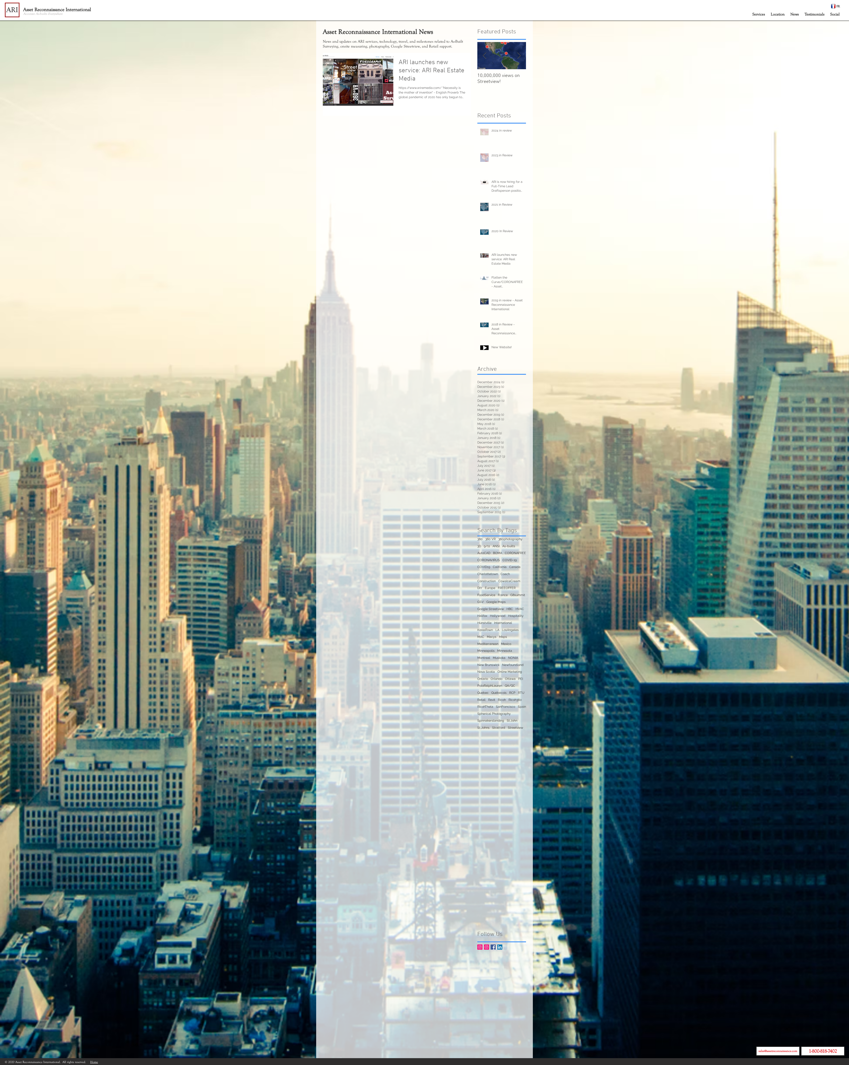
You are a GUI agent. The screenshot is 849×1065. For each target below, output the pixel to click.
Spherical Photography (494, 713)
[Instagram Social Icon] (479, 947)
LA (497, 630)
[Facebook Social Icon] (493, 947)
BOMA (497, 553)
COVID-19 (510, 560)
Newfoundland (513, 665)
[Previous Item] (484, 55)
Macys (491, 637)
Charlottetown (487, 574)
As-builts (508, 546)
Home (94, 1062)
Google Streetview (490, 609)
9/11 (487, 546)
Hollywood (497, 616)
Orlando (496, 679)
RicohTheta (485, 706)
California (500, 567)
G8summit (517, 595)
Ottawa (510, 679)
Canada (514, 567)
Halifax (482, 616)
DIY (479, 588)
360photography (510, 539)
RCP (512, 692)
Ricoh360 (515, 700)
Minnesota (504, 650)
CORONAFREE (515, 553)
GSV (480, 602)
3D (479, 546)
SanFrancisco (505, 706)
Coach (505, 574)
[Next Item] (519, 55)
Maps (503, 637)
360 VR (490, 539)
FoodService (486, 595)
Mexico (506, 644)
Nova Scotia (486, 671)
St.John (512, 720)
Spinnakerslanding (490, 720)
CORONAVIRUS (488, 560)
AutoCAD (483, 553)
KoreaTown (485, 630)
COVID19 (483, 567)
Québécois (499, 692)
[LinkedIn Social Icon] (499, 947)
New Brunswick (488, 665)
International (503, 623)
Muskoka (499, 658)
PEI (520, 679)
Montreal (483, 658)
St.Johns (483, 727)
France (503, 595)
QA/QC (510, 685)
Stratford (498, 727)
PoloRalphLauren (489, 685)
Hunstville (484, 623)
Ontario (482, 679)
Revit (491, 700)
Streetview (515, 727)
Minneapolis (486, 650)
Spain (522, 706)
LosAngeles (510, 630)
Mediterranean (487, 644)
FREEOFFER (507, 588)
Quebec (483, 692)
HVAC (520, 609)
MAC (480, 637)
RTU (521, 692)
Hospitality (516, 616)
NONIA (513, 658)
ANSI (496, 546)
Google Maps (496, 602)
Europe (490, 588)
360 (480, 539)
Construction (486, 581)
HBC (510, 609)
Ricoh (502, 700)
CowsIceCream (509, 581)
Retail (481, 700)
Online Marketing (509, 671)
